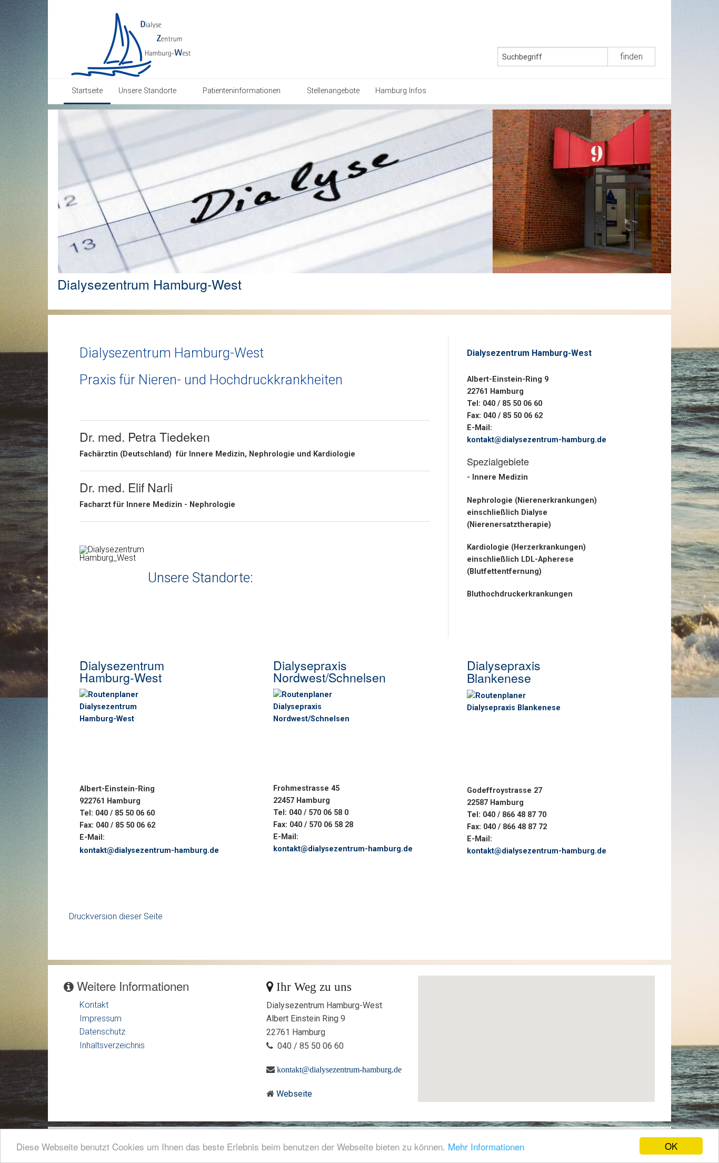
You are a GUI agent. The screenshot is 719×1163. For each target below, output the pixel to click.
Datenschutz (102, 1032)
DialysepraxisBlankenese (504, 672)
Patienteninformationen (242, 90)
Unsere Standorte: (200, 577)
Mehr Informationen (486, 1146)
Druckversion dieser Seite (116, 916)
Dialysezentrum (499, 353)
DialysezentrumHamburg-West (121, 671)
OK (671, 1145)
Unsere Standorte (147, 90)
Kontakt (93, 1005)
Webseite (294, 1094)
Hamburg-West (562, 353)
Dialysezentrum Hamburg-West (149, 283)
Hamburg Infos (400, 90)
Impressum (100, 1018)
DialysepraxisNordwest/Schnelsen (329, 671)
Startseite (87, 90)
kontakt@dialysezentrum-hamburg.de (149, 850)
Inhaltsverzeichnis (112, 1045)
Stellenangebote (333, 90)
